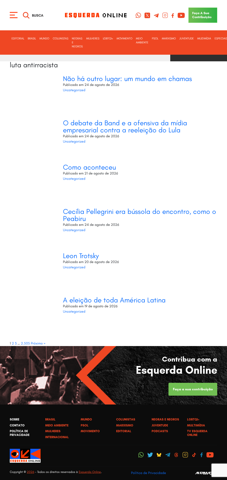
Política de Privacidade (148, 473)
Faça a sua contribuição (193, 389)
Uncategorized (74, 90)
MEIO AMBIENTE (142, 40)
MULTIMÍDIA (204, 38)
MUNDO (44, 38)
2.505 (25, 343)
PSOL (155, 38)
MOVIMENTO (124, 38)
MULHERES (92, 38)
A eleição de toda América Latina (114, 300)
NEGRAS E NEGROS (77, 42)
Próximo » (38, 343)
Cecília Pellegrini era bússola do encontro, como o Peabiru (139, 215)
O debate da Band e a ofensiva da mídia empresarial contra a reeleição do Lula (125, 126)
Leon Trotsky (81, 256)
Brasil (32, 38)
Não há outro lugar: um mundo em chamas (127, 78)
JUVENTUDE (186, 38)
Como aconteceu (89, 167)
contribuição (201, 15)
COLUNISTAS (60, 38)
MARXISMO (169, 38)
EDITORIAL (18, 38)
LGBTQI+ (108, 38)
